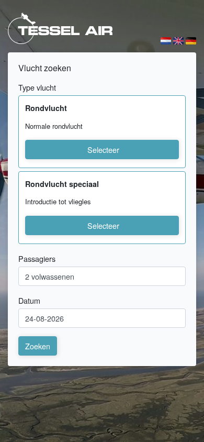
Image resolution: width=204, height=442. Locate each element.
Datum (29, 300)
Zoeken (37, 345)
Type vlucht (37, 87)
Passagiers (36, 258)
